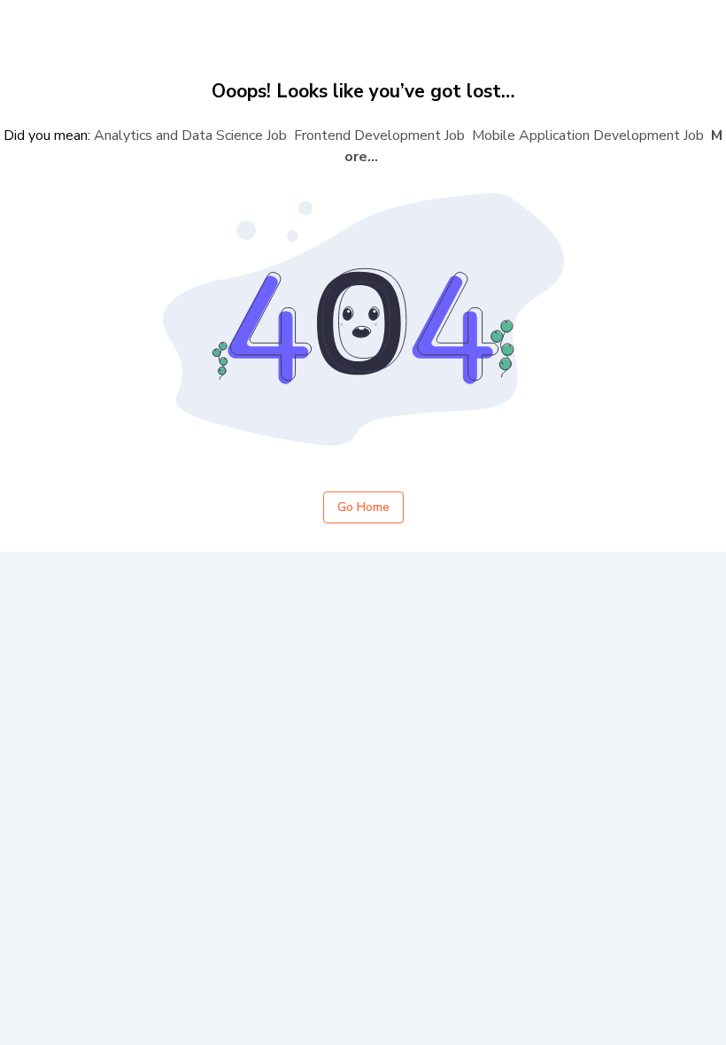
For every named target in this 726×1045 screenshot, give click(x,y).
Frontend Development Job (379, 135)
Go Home (363, 507)
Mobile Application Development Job (588, 135)
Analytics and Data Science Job (190, 135)
